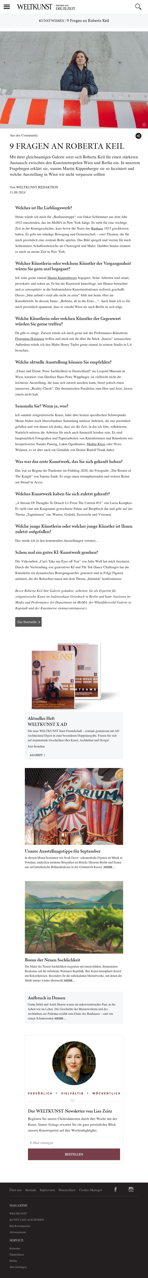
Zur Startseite (27, 621)
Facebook (115, 1189)
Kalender (14, 1248)
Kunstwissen (51, 20)
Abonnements (17, 1232)
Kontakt (30, 1190)
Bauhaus (97, 228)
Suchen (138, 7)
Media (13, 1261)
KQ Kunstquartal (19, 1226)
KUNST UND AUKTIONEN (26, 1219)
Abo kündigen (18, 1267)
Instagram (131, 1189)
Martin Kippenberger (62, 277)
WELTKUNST (18, 1213)
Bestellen (74, 1154)
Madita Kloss (96, 443)
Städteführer (16, 1254)
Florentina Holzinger (29, 338)
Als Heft (36, 755)
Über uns (15, 1190)
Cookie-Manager (90, 1190)
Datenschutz (67, 1190)
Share (138, 136)
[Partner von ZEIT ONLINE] (80, 7)
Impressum (47, 1190)
